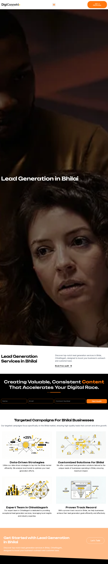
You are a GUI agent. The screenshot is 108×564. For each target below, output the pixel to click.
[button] (54, 4)
